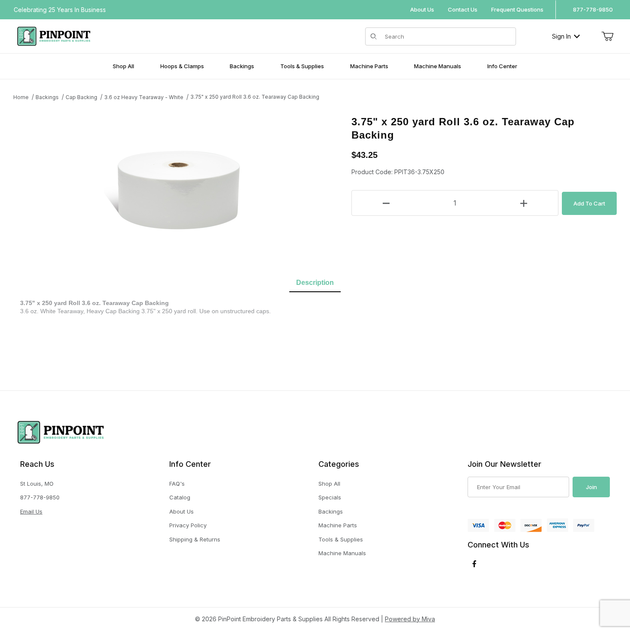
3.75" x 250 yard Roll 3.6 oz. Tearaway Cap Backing (254, 97)
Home (21, 97)
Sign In (561, 36)
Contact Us (462, 9)
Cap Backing (81, 97)
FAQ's (177, 483)
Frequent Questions (517, 9)
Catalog (179, 497)
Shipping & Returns (194, 539)
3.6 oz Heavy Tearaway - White (143, 97)
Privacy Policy (188, 525)
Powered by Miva (410, 619)
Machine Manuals (342, 553)
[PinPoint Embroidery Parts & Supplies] (54, 35)
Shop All (329, 483)
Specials (329, 497)
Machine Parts (337, 525)
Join (591, 487)
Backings (47, 97)
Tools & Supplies (340, 539)
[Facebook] (474, 564)
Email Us (31, 511)
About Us (422, 9)
